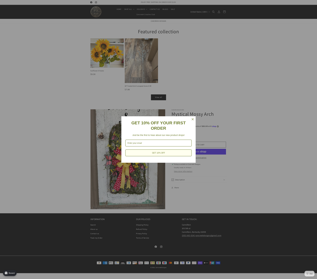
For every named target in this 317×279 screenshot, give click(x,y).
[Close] (193, 119)
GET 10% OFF (158, 153)
